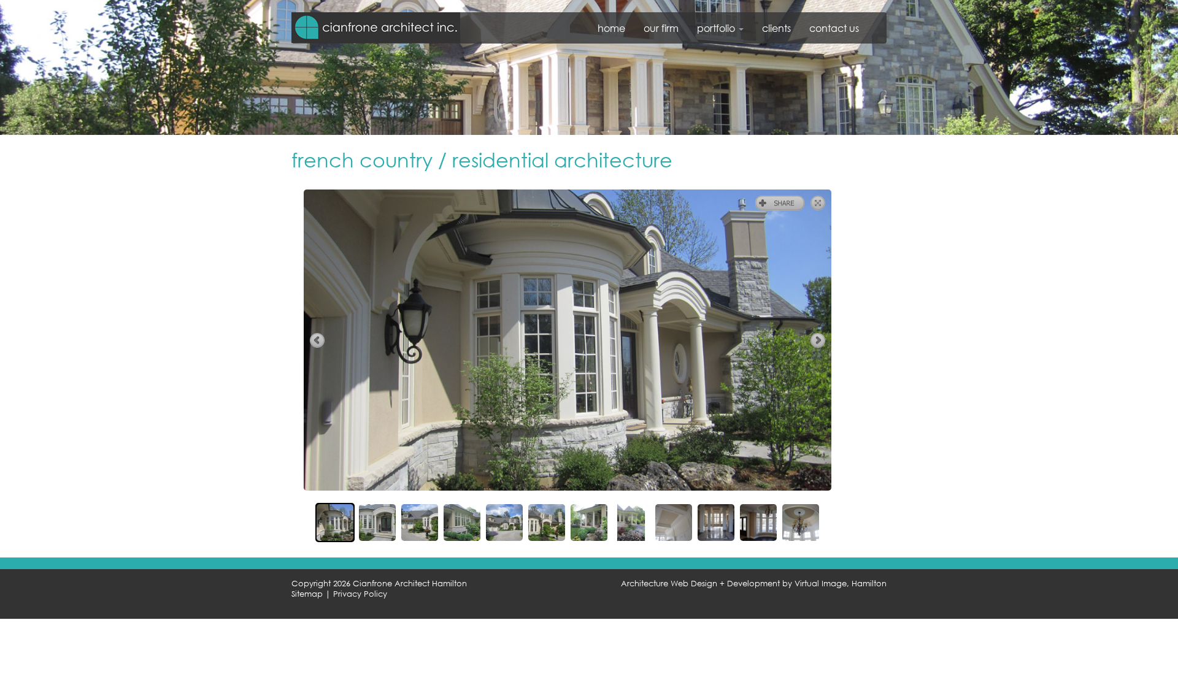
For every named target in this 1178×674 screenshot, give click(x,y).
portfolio (717, 27)
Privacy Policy (360, 594)
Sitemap (307, 594)
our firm (661, 27)
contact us (834, 27)
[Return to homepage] (375, 27)
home (611, 27)
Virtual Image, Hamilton (841, 583)
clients (776, 27)
